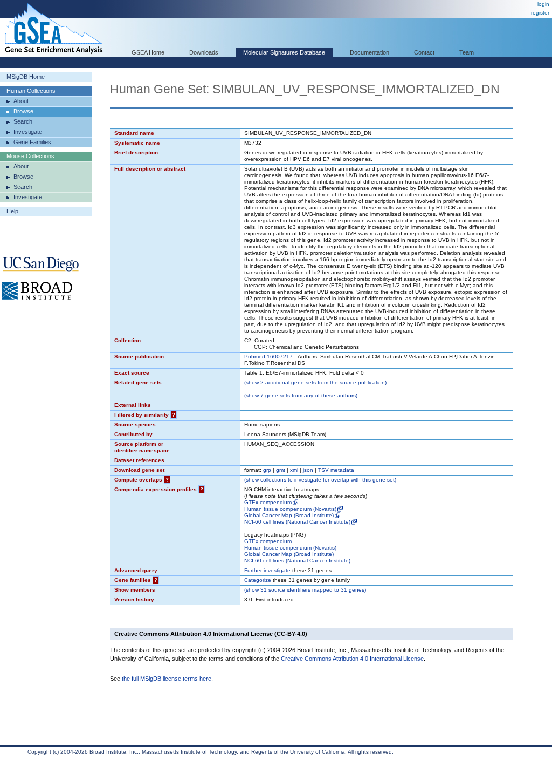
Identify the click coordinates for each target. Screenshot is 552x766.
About (21, 101)
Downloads (203, 52)
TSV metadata (336, 470)
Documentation (369, 52)
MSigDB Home (25, 76)
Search (22, 121)
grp (267, 470)
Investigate (27, 131)
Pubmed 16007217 (268, 357)
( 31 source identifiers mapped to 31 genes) (305, 590)
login (543, 4)
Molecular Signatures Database (284, 52)
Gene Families (32, 142)
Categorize (257, 580)
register (540, 13)
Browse (23, 111)
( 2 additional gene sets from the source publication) (315, 382)
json (308, 470)
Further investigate (267, 570)
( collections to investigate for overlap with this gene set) (320, 480)
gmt (280, 470)
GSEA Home (148, 52)
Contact (424, 52)
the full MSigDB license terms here (166, 678)
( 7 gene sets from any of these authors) (300, 395)
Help (12, 211)
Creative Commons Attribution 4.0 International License (352, 658)
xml (294, 470)
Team (466, 52)
